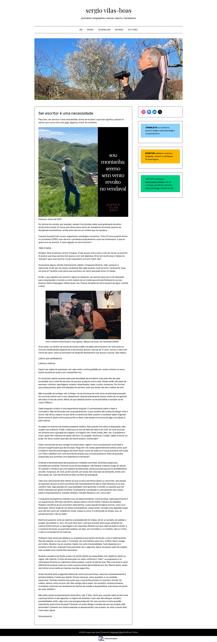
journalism (104, 30)
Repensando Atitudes (154, 182)
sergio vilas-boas (108, 10)
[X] (160, 112)
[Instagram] (143, 112)
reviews (119, 30)
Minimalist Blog (117, 632)
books (90, 30)
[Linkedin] (154, 112)
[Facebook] (149, 112)
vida (67, 122)
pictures (133, 30)
